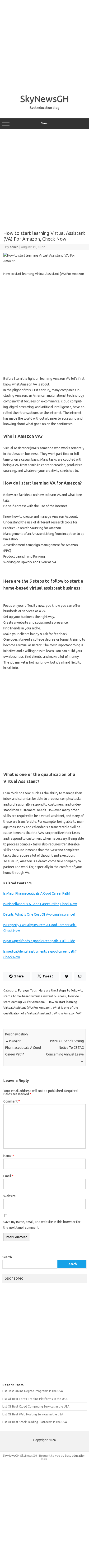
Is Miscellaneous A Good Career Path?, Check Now (40, 904)
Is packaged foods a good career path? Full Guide (39, 941)
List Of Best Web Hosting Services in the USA (32, 1414)
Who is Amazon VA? (68, 1013)
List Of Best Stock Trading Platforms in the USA (34, 1422)
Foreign (23, 990)
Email (8, 1176)
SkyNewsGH (44, 99)
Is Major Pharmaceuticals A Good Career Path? (36, 893)
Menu (44, 123)
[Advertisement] (44, 45)
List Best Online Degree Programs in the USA (32, 1390)
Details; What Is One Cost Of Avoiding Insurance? (39, 914)
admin (14, 247)
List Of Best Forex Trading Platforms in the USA (34, 1398)
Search (7, 1257)
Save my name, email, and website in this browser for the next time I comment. (41, 1224)
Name (8, 1156)
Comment (11, 1101)
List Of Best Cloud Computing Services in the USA (35, 1406)
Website (9, 1196)
